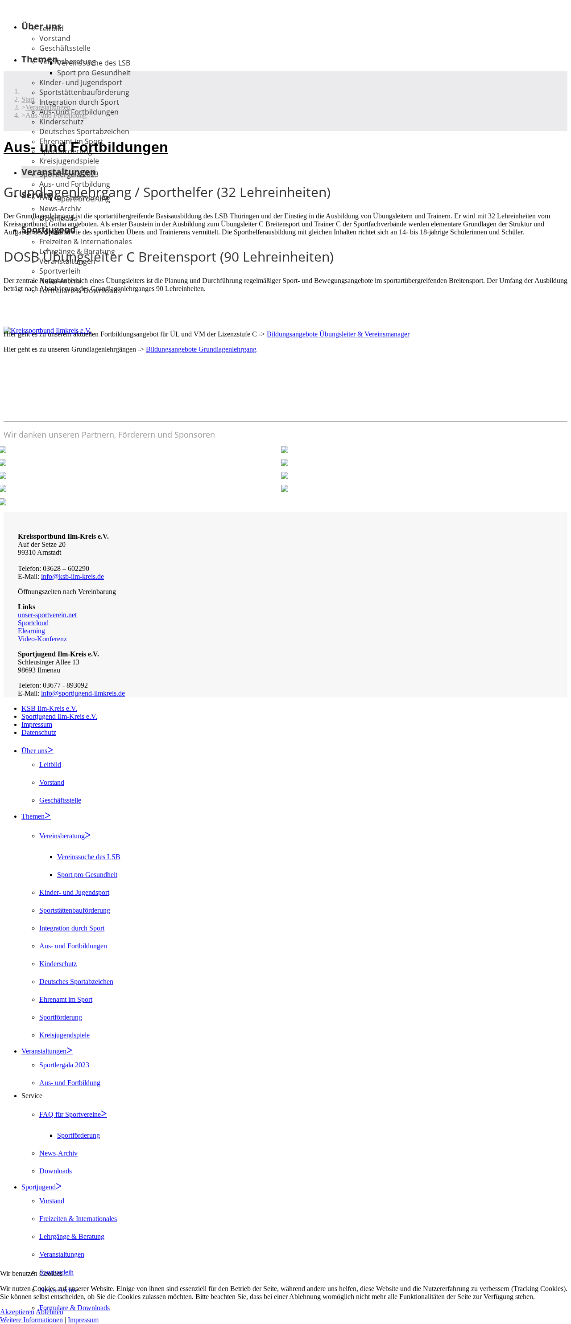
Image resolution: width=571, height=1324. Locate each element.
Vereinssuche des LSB (93, 63)
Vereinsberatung (62, 836)
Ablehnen (49, 1312)
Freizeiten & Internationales (85, 241)
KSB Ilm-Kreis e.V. (49, 708)
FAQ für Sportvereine (70, 1114)
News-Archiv (60, 208)
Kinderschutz (61, 122)
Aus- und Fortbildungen (73, 946)
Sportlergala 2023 (69, 174)
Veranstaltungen (43, 1051)
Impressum (36, 724)
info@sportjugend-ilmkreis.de (83, 693)
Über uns (34, 750)
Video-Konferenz (42, 639)
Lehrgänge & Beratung (71, 1236)
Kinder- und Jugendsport (80, 82)
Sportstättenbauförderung (84, 92)
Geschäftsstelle (65, 48)
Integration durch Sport (79, 102)
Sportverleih (60, 271)
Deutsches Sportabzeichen (84, 131)
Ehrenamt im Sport (65, 999)
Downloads (55, 1171)
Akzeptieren (17, 1312)
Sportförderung (60, 1017)
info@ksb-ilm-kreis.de (72, 576)
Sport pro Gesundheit (94, 73)
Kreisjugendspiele (69, 161)
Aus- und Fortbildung (69, 1082)
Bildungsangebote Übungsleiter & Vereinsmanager (338, 334)
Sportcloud (33, 623)
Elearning (31, 631)
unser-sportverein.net (47, 615)
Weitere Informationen (31, 1320)
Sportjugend (38, 1187)
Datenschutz (38, 732)
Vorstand (54, 38)
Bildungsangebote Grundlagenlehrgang (201, 349)
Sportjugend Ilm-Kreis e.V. (59, 716)
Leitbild (51, 28)
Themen (33, 816)
